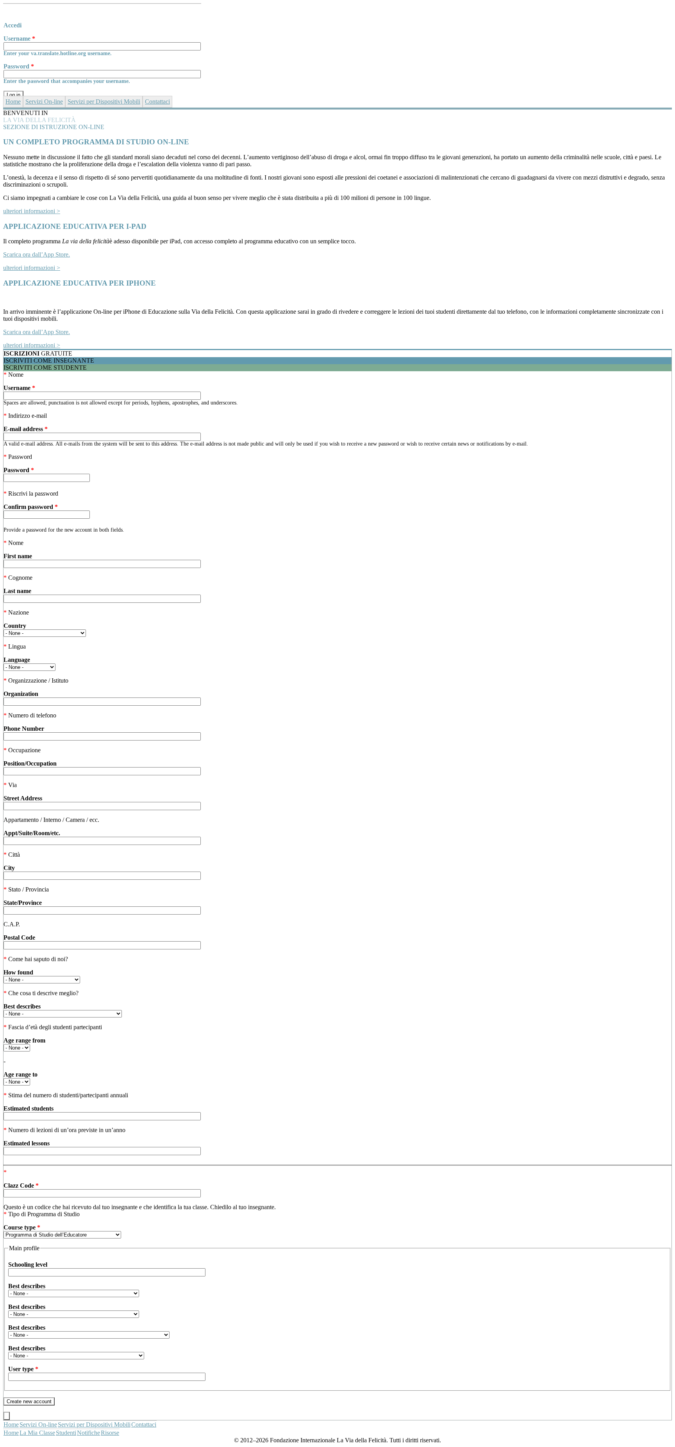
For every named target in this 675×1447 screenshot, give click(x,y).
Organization (21, 693)
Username (19, 38)
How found (18, 972)
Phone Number (24, 728)
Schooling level (27, 1264)
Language (17, 659)
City (9, 868)
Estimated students (29, 1108)
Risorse (110, 1432)
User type (23, 1369)
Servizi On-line (44, 101)
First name (18, 556)
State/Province (23, 902)
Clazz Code (21, 1185)
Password (19, 66)
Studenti (66, 1432)
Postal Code (19, 937)
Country (15, 625)
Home (13, 101)
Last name (17, 591)
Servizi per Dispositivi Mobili (104, 101)
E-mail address (26, 429)
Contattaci (157, 101)
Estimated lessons (27, 1143)
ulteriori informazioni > (31, 211)
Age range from (24, 1040)
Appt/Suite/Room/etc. (32, 833)
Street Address (23, 798)
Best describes (22, 1006)
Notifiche (88, 1432)
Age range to (21, 1074)
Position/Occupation (30, 763)
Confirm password (31, 506)
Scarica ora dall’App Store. (36, 254)
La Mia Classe (37, 1432)
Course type (22, 1227)
